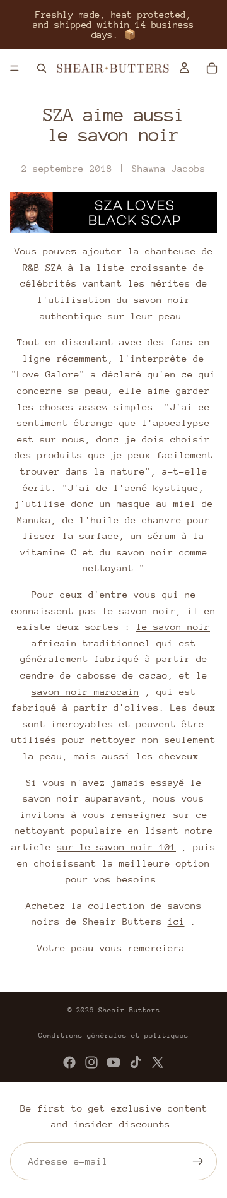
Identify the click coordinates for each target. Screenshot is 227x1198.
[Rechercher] (41, 68)
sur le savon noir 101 (116, 846)
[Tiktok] (135, 1062)
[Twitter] (157, 1062)
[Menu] (14, 68)
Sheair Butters (129, 1010)
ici (176, 921)
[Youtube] (113, 1062)
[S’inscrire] (198, 1161)
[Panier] (212, 68)
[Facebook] (69, 1062)
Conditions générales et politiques (113, 1035)
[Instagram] (91, 1062)
